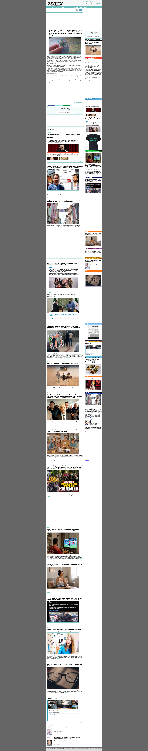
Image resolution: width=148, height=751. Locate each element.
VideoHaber (49, 595)
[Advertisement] (41, 22)
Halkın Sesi (49, 725)
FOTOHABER (88, 98)
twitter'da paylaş (59, 105)
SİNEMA (87, 40)
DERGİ (87, 323)
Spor (48, 527)
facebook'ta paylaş (52, 105)
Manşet (48, 197)
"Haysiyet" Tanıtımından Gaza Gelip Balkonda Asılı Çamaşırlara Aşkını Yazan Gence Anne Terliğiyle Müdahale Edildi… (93, 407)
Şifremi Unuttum (86, 1)
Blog (48, 562)
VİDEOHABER (88, 177)
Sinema (48, 361)
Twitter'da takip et (88, 460)
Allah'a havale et (66, 105)
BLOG (86, 231)
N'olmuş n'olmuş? (88, 343)
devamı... (89, 175)
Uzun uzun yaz (80, 11)
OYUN (86, 376)
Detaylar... (78, 194)
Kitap (48, 662)
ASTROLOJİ (88, 248)
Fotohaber (49, 132)
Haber (87, 392)
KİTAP (86, 271)
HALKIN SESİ (89, 258)
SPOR (87, 151)
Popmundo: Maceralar (89, 378)
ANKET (87, 341)
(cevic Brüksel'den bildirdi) (78, 102)
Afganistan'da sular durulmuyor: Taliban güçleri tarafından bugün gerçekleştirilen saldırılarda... (93, 118)
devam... (88, 255)
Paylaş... (81, 161)
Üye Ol (91, 1)
